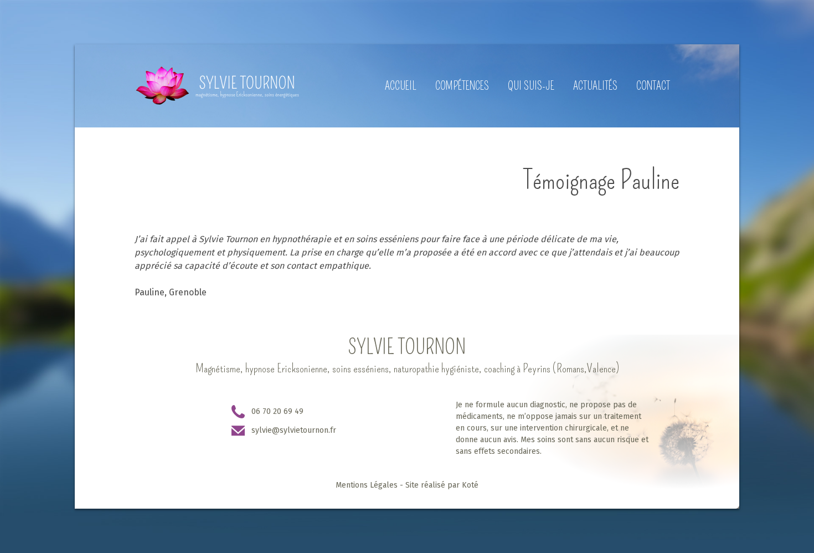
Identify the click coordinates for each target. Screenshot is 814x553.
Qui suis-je (531, 86)
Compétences (462, 86)
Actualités (595, 86)
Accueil (400, 86)
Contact (653, 86)
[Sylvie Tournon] (217, 85)
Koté (470, 485)
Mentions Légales (367, 485)
